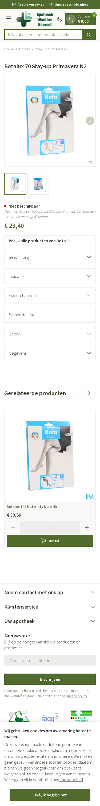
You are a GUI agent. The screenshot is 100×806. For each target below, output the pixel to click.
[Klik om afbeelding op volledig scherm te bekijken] (50, 120)
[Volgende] (90, 120)
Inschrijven (50, 679)
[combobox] (43, 34)
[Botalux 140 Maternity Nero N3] (50, 455)
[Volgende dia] (89, 393)
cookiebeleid (71, 779)
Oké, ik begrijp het (50, 794)
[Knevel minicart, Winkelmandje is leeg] (71, 19)
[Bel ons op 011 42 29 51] (59, 19)
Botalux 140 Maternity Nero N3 (32, 506)
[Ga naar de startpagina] (34, 19)
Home (9, 49)
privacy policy (76, 696)
